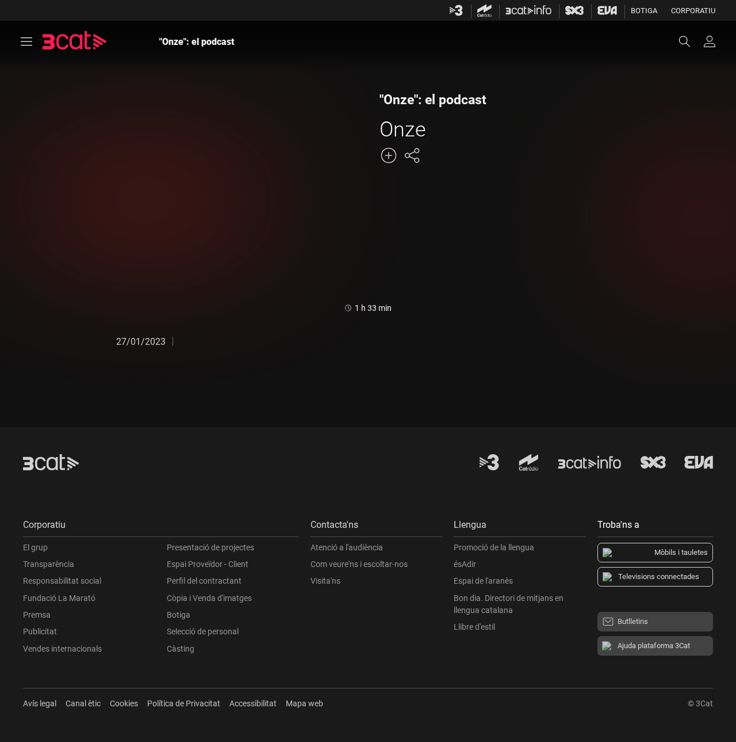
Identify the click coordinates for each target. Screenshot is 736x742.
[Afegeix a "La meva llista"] (388, 155)
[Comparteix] (411, 155)
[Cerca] (690, 41)
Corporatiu (693, 10)
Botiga (644, 10)
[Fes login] (709, 41)
